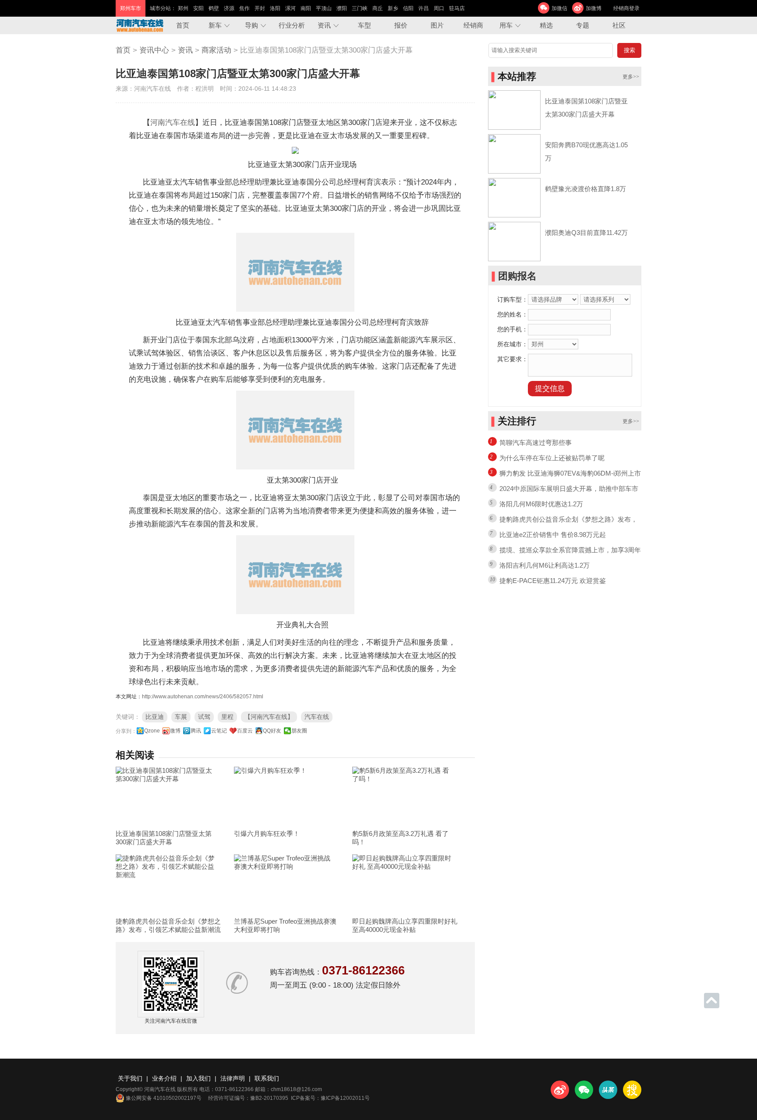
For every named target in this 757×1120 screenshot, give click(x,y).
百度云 (245, 731)
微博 (175, 731)
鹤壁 (214, 8)
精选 (546, 25)
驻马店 (457, 8)
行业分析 (292, 25)
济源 (229, 8)
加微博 (593, 8)
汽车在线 (316, 716)
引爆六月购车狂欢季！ (267, 833)
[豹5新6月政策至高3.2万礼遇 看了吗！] (404, 796)
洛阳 (275, 8)
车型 (364, 25)
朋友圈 (299, 731)
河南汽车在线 (172, 122)
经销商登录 (626, 8)
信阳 (408, 8)
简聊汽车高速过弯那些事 (535, 442)
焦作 (244, 8)
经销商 (473, 25)
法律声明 (232, 1078)
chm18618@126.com (296, 1089)
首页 (182, 25)
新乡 (393, 8)
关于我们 (130, 1078)
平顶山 (324, 8)
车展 (181, 716)
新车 (215, 25)
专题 (582, 25)
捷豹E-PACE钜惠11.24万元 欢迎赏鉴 (552, 580)
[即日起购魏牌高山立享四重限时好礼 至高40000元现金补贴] (404, 883)
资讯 (324, 25)
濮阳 (341, 8)
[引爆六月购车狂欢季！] (286, 796)
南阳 (306, 8)
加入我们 (198, 1078)
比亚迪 (154, 716)
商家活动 (216, 50)
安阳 (198, 8)
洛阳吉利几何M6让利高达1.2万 (544, 565)
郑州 (183, 8)
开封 (260, 8)
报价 (400, 25)
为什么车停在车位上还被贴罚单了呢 (552, 458)
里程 (227, 716)
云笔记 (219, 731)
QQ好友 (272, 731)
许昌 (423, 8)
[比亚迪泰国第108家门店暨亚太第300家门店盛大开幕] (168, 796)
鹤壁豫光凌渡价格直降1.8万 (585, 188)
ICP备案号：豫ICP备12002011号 (330, 1098)
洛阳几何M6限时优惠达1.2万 (541, 504)
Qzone (152, 731)
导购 (251, 25)
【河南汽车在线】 (269, 716)
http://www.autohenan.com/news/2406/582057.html (202, 696)
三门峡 (360, 8)
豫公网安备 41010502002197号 (164, 1098)
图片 (437, 25)
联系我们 (267, 1078)
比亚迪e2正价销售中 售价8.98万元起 (552, 534)
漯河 (290, 8)
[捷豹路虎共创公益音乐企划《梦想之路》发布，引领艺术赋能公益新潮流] (168, 883)
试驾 (204, 716)
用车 (506, 25)
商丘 (377, 8)
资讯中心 (154, 50)
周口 (439, 8)
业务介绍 (164, 1078)
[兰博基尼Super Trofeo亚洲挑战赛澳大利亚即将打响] (286, 883)
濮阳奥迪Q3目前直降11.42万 (586, 232)
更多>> (631, 77)
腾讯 (196, 731)
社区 (619, 25)
